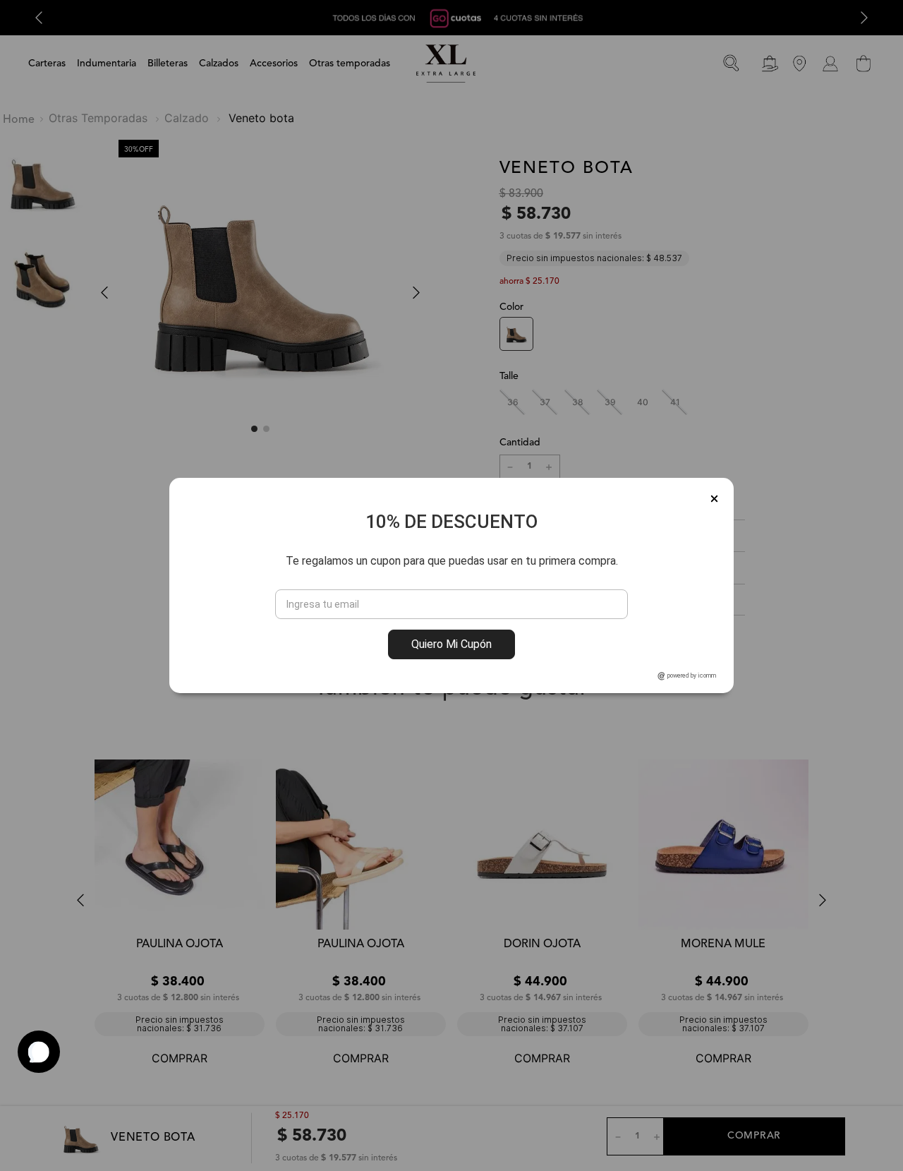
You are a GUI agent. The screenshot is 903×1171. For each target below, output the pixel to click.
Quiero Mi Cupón (451, 644)
